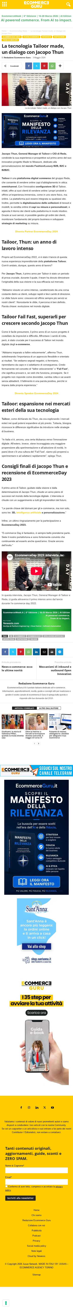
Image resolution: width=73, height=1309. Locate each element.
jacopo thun (8, 639)
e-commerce (20, 636)
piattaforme (22, 639)
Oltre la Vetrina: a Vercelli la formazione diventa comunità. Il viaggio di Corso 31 (35, 734)
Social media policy (36, 1246)
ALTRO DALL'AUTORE (48, 708)
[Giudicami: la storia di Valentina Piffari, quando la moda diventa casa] (13, 721)
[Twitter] (36, 66)
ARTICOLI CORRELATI (24, 708)
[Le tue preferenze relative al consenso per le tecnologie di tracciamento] (6, 1303)
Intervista (46, 37)
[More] (60, 66)
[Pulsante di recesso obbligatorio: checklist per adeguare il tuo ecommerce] (60, 721)
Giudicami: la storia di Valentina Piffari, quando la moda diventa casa (13, 734)
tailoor (33, 639)
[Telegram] (59, 651)
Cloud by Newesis (36, 1256)
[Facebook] (28, 66)
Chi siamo (36, 1215)
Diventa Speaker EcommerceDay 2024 (36, 393)
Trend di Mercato (10, 40)
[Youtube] (52, 1108)
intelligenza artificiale (28, 512)
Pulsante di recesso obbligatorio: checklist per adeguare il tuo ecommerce (59, 734)
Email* (8, 1177)
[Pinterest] (44, 66)
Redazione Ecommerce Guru (17, 57)
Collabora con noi (36, 1225)
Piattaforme (59, 37)
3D (11, 636)
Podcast (36, 1235)
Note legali (36, 1251)
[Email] (44, 651)
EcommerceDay (34, 636)
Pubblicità (36, 1230)
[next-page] (38, 743)
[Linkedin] (36, 651)
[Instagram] (29, 1108)
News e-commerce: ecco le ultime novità (17, 668)
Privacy (36, 1241)
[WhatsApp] (52, 66)
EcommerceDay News (18, 31)
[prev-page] (34, 743)
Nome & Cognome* (14, 1165)
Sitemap (36, 1274)
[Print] (52, 651)
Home (4, 31)
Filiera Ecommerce (31, 37)
